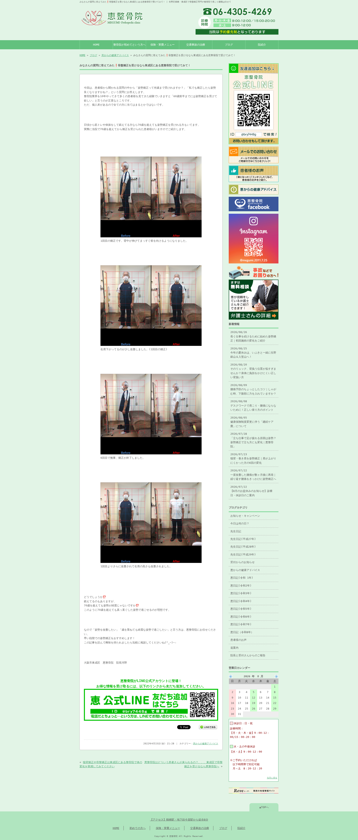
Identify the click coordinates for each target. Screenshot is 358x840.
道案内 (234, 647)
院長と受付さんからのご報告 (247, 655)
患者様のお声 (238, 639)
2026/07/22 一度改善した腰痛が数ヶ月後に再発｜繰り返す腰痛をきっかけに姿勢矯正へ (253, 474)
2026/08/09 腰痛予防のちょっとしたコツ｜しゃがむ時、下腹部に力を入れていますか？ (253, 389)
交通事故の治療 (195, 44)
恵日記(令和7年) (241, 624)
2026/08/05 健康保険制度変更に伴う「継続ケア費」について (251, 422)
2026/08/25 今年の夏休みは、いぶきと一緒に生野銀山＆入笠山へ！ (253, 352)
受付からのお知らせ (242, 562)
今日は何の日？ (239, 523)
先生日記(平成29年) (243, 554)
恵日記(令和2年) (241, 585)
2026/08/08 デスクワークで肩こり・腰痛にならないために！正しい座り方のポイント (253, 405)
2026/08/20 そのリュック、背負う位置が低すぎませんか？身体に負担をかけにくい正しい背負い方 (253, 371)
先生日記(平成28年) (243, 546)
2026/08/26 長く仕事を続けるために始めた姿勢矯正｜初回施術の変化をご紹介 (253, 336)
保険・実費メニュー (162, 44)
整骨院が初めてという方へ (129, 44)
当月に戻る (272, 777)
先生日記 (235, 531)
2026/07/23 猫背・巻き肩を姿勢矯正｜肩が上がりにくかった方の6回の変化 (253, 458)
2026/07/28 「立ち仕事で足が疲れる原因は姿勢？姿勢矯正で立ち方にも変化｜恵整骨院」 (253, 440)
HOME (96, 44)
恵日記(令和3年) (241, 593)
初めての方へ (137, 828)
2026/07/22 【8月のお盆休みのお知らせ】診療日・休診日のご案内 (251, 491)
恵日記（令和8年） (242, 632)
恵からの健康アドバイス (115, 55)
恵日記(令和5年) (241, 608)
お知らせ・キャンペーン (245, 515)
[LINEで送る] (208, 726)
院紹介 (262, 44)
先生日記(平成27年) (243, 539)
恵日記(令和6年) (241, 616)
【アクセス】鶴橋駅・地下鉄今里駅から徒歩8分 (179, 819)
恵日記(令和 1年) (241, 577)
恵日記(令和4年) (241, 601)
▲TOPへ (264, 807)
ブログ (229, 44)
